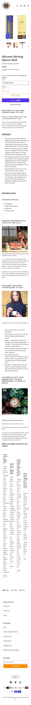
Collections (6, 606)
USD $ (15, 677)
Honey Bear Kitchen (11, 697)
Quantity (4, 86)
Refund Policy (7, 641)
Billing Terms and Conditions (11, 650)
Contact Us (6, 610)
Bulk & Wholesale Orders (10, 632)
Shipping (4, 69)
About (5, 615)
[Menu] (28, 6)
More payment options (15, 104)
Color (3, 79)
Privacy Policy (7, 636)
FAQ (4, 627)
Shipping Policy (7, 645)
